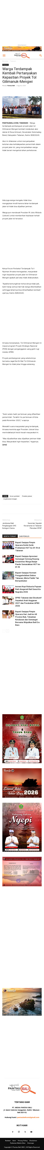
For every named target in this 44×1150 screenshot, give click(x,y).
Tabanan (13, 61)
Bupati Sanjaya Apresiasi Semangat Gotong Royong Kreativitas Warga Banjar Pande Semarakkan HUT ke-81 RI (28, 561)
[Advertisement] (22, 22)
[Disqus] (22, 665)
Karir (14, 1141)
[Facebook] (12, 1132)
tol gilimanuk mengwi (10, 499)
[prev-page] (3, 630)
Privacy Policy (23, 1141)
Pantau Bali (11, 85)
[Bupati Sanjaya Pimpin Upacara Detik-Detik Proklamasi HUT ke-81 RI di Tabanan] (8, 545)
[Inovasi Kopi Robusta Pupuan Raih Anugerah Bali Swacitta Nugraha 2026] (8, 589)
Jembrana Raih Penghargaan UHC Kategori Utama (9, 525)
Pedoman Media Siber (17, 1143)
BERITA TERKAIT (10, 536)
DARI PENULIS (24, 536)
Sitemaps (30, 1143)
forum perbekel (14, 496)
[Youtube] (31, 1132)
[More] (32, 91)
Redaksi (8, 1141)
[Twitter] (25, 1132)
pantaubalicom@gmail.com (28, 1117)
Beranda (5, 61)
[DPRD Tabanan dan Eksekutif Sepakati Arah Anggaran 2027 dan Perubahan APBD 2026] (8, 600)
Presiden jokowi (27, 496)
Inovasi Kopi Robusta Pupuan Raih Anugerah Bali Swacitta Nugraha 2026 (28, 589)
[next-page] (7, 630)
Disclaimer (33, 1141)
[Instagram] (19, 1132)
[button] (4, 55)
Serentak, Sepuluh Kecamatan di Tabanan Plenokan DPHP (33, 525)
